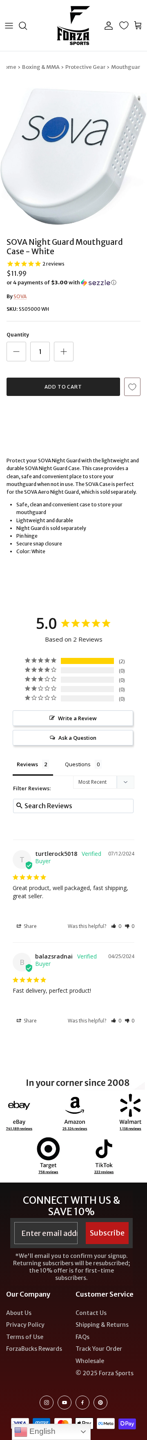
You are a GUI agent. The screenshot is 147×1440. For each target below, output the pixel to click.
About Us (18, 1313)
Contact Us (91, 1313)
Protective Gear (85, 67)
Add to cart (63, 387)
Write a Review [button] (77, 718)
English (41, 1431)
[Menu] (9, 26)
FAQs (82, 1337)
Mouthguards (129, 67)
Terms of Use (24, 1337)
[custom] (46, 1402)
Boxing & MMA (41, 67)
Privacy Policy (25, 1324)
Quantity (18, 335)
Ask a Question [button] (77, 737)
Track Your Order (99, 1348)
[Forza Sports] (73, 25)
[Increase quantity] (64, 351)
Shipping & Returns (102, 1324)
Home (8, 67)
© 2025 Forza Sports (105, 1373)
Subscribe (107, 1233)
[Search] (27, 26)
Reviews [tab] (27, 764)
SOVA (20, 296)
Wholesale (90, 1361)
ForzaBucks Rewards (34, 1348)
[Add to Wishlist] (132, 387)
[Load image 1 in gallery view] (73, 156)
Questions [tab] (78, 764)
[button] (73, 282)
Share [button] (29, 926)
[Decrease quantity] (16, 351)
